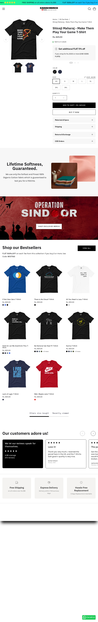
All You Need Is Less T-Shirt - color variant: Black (67, 305)
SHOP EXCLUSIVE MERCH (49, 226)
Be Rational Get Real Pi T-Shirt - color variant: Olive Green (41, 351)
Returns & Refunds (10, 544)
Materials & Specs (62, 120)
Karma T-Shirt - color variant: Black (67, 351)
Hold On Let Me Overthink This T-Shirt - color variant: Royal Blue (9, 353)
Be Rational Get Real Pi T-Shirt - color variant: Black (35, 351)
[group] (49, 453)
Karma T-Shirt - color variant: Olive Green (73, 351)
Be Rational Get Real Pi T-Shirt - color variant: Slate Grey (39, 351)
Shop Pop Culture (59, 540)
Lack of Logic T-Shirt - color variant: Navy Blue (3, 399)
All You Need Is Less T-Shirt (77, 299)
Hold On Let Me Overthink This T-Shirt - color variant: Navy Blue (5, 353)
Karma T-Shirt (71, 346)
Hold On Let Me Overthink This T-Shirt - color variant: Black (3, 353)
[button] (89, 8)
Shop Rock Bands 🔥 (60, 544)
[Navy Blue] (60, 72)
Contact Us (7, 536)
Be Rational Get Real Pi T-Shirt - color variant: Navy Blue (37, 351)
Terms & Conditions (11, 548)
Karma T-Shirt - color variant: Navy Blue (69, 351)
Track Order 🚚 (57, 548)
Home (55, 19)
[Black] (55, 72)
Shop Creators (57, 536)
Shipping (58, 126)
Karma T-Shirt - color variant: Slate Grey (71, 351)
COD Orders (59, 141)
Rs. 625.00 (6, 302)
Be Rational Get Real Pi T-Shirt (46, 346)
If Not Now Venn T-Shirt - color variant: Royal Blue (5, 305)
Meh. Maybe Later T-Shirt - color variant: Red (35, 399)
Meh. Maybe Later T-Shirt (44, 394)
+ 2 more (46, 351)
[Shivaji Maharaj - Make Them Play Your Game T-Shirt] (18, 67)
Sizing (5, 540)
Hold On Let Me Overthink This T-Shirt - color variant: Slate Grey (7, 353)
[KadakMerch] (49, 8)
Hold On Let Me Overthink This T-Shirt (15, 347)
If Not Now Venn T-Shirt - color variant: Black (7, 305)
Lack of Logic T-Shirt (10, 394)
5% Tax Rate (63, 19)
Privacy (5, 552)
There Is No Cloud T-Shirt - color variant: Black (35, 305)
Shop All (54, 532)
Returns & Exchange (63, 134)
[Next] (41, 39)
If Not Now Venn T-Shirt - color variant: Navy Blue (3, 305)
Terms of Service (9, 556)
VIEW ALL (87, 248)
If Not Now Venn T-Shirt (11, 299)
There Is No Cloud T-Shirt (44, 299)
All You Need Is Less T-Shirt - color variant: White (69, 305)
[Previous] (6, 39)
